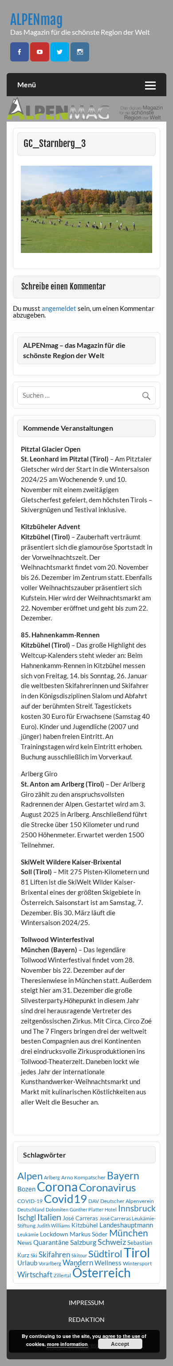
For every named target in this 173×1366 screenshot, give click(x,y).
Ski (34, 1255)
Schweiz (112, 1242)
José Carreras (80, 1218)
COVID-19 (30, 1201)
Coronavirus (107, 1187)
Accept (120, 1344)
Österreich (101, 1272)
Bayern (123, 1175)
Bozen (26, 1189)
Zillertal (62, 1275)
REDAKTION (86, 1320)
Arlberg (52, 1177)
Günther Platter (86, 1209)
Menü (26, 84)
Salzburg (83, 1242)
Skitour (79, 1255)
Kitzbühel (84, 1225)
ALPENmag (36, 20)
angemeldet (59, 308)
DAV (93, 1201)
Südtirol (105, 1254)
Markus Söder (89, 1234)
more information (67, 1344)
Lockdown (54, 1234)
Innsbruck (137, 1208)
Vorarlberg (50, 1263)
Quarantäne (51, 1242)
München (128, 1232)
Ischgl (26, 1217)
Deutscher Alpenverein (127, 1201)
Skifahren (54, 1254)
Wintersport (137, 1263)
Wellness (108, 1263)
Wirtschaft (34, 1274)
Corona (57, 1186)
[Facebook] (19, 51)
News (24, 1242)
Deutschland (30, 1209)
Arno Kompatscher (83, 1177)
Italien (49, 1217)
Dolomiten (57, 1209)
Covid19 (65, 1198)
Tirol (137, 1252)
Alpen (30, 1176)
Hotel (111, 1209)
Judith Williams (53, 1225)
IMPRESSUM (86, 1303)
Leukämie (28, 1234)
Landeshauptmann (126, 1225)
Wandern (78, 1262)
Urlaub (27, 1263)
